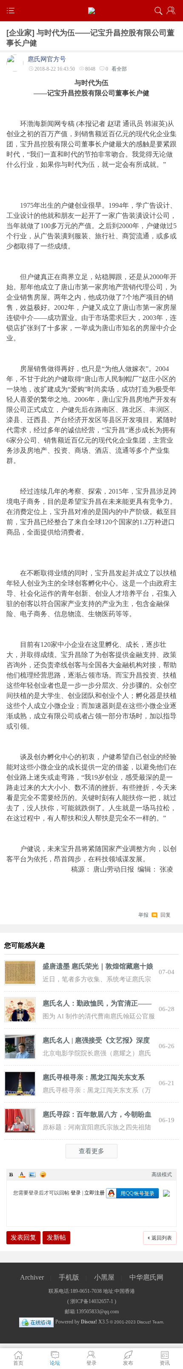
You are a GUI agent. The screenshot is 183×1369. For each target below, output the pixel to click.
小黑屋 (104, 1277)
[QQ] (36, 1322)
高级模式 (162, 1175)
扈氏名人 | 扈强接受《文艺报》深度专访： (96, 1042)
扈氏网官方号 (47, 59)
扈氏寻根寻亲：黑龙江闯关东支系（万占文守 (94, 1079)
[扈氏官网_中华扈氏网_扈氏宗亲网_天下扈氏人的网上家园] (91, 10)
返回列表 (162, 1238)
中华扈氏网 (146, 1277)
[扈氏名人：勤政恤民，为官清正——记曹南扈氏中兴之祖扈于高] (20, 1009)
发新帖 (56, 1237)
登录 (76, 1193)
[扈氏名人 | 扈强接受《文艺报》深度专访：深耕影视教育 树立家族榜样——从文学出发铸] (20, 1046)
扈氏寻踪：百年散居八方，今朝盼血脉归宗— (97, 1116)
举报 (143, 915)
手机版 (69, 1277)
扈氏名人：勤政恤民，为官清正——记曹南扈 (97, 1005)
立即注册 (94, 1193)
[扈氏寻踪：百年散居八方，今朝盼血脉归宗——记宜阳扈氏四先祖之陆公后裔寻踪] (20, 1120)
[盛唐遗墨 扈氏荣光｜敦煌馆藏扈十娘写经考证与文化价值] (20, 972)
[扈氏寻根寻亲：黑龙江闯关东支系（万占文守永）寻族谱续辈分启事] (20, 1083)
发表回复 (23, 1237)
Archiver (32, 1277)
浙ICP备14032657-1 (91, 1301)
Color (21, 1174)
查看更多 (91, 1151)
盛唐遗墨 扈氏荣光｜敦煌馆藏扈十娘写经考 (98, 968)
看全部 (119, 69)
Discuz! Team (150, 1322)
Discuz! (89, 1322)
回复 (165, 914)
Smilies (43, 1174)
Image (32, 1174)
